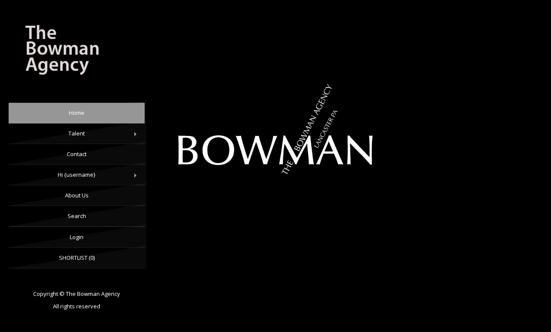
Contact (77, 154)
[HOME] (77, 51)
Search (77, 216)
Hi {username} (99, 178)
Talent (104, 136)
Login (77, 237)
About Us (77, 195)
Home (76, 113)
